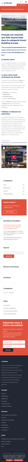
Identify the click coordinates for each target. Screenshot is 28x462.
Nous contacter (10, 211)
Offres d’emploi (5, 403)
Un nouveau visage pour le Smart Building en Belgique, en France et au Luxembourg (14, 233)
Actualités (4, 401)
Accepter (9, 460)
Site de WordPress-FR (10, 314)
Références (7, 188)
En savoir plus (18, 460)
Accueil (3, 393)
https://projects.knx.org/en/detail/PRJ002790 (14, 142)
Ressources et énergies (7, 420)
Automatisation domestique (9, 415)
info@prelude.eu (7, 207)
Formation (4, 430)
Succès (6, 191)
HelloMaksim (22, 453)
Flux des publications (10, 308)
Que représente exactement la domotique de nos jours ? (13, 238)
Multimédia (4, 425)
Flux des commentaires (10, 311)
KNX (5, 185)
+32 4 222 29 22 (14, 205)
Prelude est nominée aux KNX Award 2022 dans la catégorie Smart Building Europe (12, 226)
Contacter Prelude (6, 406)
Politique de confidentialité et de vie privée (13, 439)
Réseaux (3, 422)
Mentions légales (6, 441)
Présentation (4, 396)
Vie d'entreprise (8, 194)
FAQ (2, 446)
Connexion (7, 305)
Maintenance (5, 427)
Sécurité (3, 417)
